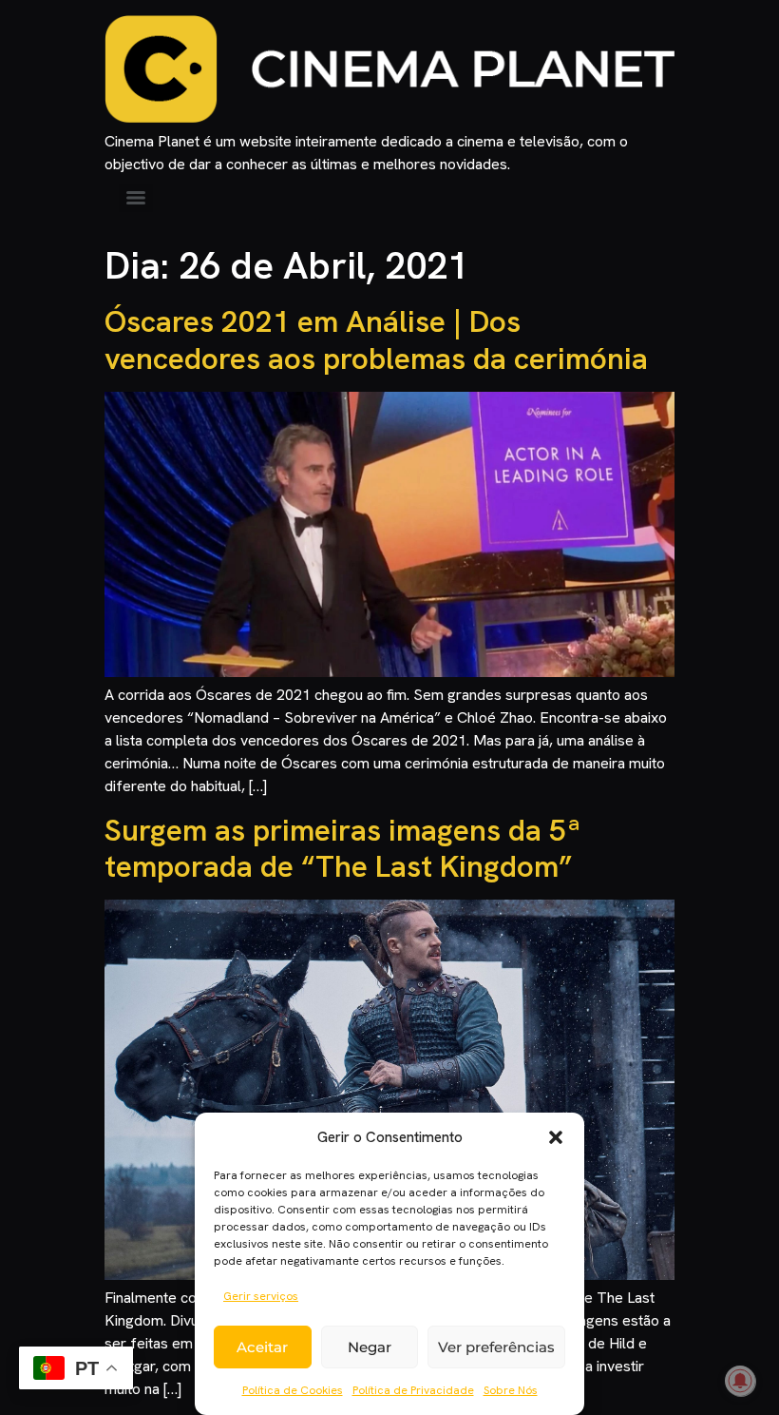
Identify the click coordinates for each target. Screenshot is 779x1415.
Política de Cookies (292, 1390)
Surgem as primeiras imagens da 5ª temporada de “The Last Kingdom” (342, 848)
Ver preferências (496, 1347)
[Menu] (136, 198)
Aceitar (262, 1347)
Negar (369, 1347)
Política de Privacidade (413, 1390)
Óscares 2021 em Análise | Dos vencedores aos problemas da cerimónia (376, 339)
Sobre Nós (511, 1390)
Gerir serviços (260, 1296)
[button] (555, 1137)
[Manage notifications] (740, 1381)
